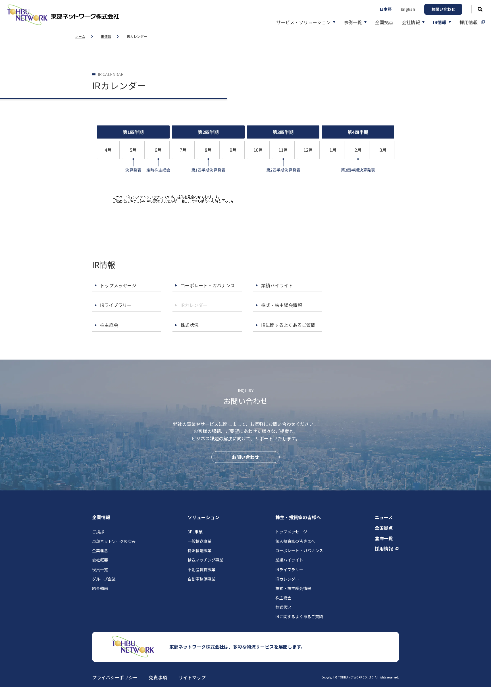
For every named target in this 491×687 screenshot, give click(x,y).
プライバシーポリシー (115, 677)
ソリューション (203, 517)
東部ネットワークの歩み (114, 541)
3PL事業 (195, 532)
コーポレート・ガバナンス (299, 550)
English (408, 9)
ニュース (384, 517)
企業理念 (100, 550)
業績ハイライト (289, 560)
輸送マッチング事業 (205, 560)
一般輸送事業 (199, 541)
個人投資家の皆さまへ (295, 541)
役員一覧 (100, 569)
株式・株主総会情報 (293, 588)
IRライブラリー (289, 569)
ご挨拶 (98, 532)
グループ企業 (104, 579)
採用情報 (384, 548)
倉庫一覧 (384, 538)
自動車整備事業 (201, 579)
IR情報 (106, 36)
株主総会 (283, 598)
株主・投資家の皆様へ (298, 517)
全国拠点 (384, 527)
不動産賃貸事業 (201, 569)
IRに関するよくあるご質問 (299, 616)
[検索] (480, 9)
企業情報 (101, 517)
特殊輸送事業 (199, 550)
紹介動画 (100, 588)
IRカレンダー (287, 579)
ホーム (80, 36)
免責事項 (158, 677)
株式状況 (283, 607)
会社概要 (100, 560)
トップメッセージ (291, 532)
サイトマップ (192, 677)
